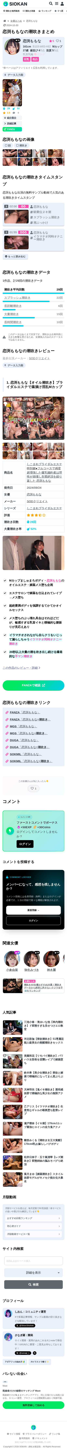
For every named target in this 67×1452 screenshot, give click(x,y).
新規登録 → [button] (33, 910)
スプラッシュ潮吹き (17, 297)
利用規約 (25, 1438)
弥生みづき (31, 970)
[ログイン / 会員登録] (62, 4)
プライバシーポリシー (36, 1434)
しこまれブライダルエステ (44, 508)
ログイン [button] (33, 920)
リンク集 (56, 1434)
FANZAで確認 (31, 685)
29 (18, 953)
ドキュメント (41, 1438)
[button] (51, 3)
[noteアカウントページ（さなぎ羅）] (34, 1353)
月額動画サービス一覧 (18, 1234)
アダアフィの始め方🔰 (15, 1362)
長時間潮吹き (13, 322)
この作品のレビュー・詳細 (20, 667)
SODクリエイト (39, 358)
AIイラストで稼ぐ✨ (40, 1362)
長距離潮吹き (13, 306)
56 (19, 40)
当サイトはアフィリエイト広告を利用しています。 (33, 1442)
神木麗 (51, 970)
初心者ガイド (14, 1226)
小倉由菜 (12, 970)
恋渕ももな (32, 41)
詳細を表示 (33, 1272)
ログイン (25, 844)
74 (58, 953)
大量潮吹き (11, 314)
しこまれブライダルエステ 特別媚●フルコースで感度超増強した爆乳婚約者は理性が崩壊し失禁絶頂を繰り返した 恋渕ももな (44, 472)
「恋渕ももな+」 (30, 719)
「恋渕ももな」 (25, 712)
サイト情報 (15, 1434)
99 (38, 953)
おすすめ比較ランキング (19, 1218)
